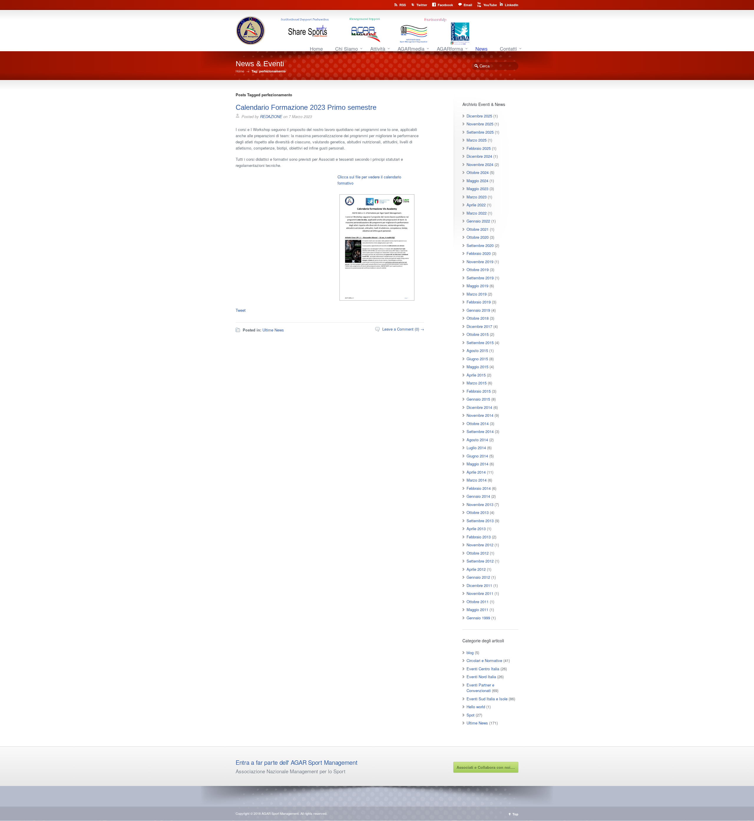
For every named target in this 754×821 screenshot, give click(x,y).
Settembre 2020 (480, 245)
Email (468, 5)
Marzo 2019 (477, 294)
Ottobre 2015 (478, 334)
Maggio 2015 (477, 366)
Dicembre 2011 (479, 585)
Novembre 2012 (480, 545)
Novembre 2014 (480, 415)
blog (470, 652)
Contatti (508, 48)
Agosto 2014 (477, 439)
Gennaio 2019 (478, 310)
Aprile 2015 (476, 375)
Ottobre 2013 (478, 512)
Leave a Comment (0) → (403, 329)
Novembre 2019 (480, 261)
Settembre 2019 (480, 278)
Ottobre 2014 (478, 423)
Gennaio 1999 (478, 618)
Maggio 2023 (477, 188)
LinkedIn (511, 5)
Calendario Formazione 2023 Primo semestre (306, 107)
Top (515, 814)
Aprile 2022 (476, 205)
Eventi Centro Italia (483, 668)
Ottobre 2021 (478, 229)
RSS (402, 5)
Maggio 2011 (477, 609)
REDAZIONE (271, 116)
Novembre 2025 (480, 124)
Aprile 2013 (476, 528)
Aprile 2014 (476, 472)
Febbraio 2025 (479, 148)
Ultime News (273, 330)
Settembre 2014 (480, 431)
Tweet (241, 310)
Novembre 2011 (480, 593)
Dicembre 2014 (479, 407)
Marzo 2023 (477, 197)
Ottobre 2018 (478, 318)
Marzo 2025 (477, 140)
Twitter (421, 5)
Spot (470, 715)
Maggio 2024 (477, 180)
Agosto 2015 (477, 350)
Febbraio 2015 (479, 391)
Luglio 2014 (476, 447)
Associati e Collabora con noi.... (486, 767)
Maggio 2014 (477, 464)
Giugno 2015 (477, 358)
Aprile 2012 (476, 569)
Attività (377, 48)
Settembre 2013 (480, 520)
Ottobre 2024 (478, 172)
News (481, 48)
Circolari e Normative (484, 660)
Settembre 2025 (480, 132)
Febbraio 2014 (479, 488)
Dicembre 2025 (479, 116)
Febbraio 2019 (479, 302)
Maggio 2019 (477, 285)
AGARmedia (411, 48)
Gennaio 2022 (478, 221)
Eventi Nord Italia (481, 676)
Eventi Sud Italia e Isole (487, 698)
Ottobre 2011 (478, 601)
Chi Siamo (346, 48)
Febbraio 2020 (479, 253)
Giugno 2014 (477, 456)
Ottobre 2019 (478, 269)
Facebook (445, 5)
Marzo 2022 (477, 213)
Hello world (476, 706)
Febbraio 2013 (479, 537)
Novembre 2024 (480, 164)
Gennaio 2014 (478, 496)
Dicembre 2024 (479, 156)
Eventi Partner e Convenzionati (480, 688)
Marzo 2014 (477, 480)
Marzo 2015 (477, 383)
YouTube (490, 5)
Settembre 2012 (480, 561)
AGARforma (450, 48)
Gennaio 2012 (478, 577)
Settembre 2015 (480, 342)
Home (316, 48)
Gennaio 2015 (478, 399)
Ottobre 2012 (478, 553)
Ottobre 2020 (478, 237)
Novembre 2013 (480, 504)
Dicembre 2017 (479, 326)
